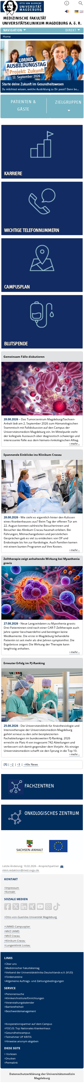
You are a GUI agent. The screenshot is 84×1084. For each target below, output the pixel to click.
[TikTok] (57, 908)
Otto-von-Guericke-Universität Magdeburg (31, 917)
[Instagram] (48, 908)
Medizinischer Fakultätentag (22, 968)
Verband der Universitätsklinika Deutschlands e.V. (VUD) (39, 972)
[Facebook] (8, 908)
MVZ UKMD (12, 931)
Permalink (12, 1062)
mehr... (75, 444)
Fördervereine (14, 977)
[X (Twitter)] (16, 908)
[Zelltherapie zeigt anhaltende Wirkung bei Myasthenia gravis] (41, 619)
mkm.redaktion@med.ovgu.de (20, 870)
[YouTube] (40, 908)
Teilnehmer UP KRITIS (19, 1037)
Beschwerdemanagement (21, 1011)
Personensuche (15, 994)
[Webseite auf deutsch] (76, 12)
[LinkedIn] (24, 908)
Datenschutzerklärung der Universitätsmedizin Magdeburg (42, 1076)
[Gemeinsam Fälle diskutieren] (41, 414)
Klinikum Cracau (15, 940)
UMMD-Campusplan (18, 926)
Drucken (11, 1058)
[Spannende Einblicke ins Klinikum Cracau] (41, 512)
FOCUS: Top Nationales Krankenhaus (28, 1028)
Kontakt (10, 891)
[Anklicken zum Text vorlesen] (67, 13)
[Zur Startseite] (22, 14)
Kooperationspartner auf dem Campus (29, 1024)
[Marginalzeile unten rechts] (42, 859)
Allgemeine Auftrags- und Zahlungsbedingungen (35, 981)
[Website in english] (81, 12)
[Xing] (32, 908)
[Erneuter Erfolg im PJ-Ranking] (41, 721)
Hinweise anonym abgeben (22, 1041)
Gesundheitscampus (18, 1032)
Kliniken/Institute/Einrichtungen (25, 998)
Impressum (12, 888)
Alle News (31, 764)
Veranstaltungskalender (20, 1002)
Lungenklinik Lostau (18, 945)
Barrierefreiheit (15, 1006)
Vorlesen (11, 1054)
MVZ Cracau (13, 935)
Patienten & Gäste (23, 106)
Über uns (11, 964)
